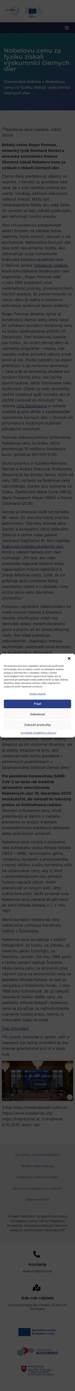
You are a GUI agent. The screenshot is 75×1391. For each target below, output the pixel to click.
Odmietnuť (37, 714)
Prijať (37, 704)
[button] (69, 658)
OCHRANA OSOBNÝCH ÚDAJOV (38, 732)
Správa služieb (38, 693)
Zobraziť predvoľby (37, 725)
